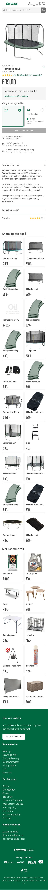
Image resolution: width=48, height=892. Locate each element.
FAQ (4, 769)
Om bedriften (8, 789)
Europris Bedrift (10, 831)
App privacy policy (11, 814)
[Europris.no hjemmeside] (12, 4)
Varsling (6, 818)
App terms (7, 811)
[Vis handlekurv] (44, 3)
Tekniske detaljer (10, 210)
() (31, 75)
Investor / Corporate (12, 800)
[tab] (24, 165)
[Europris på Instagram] (25, 871)
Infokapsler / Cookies (12, 804)
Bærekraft (7, 797)
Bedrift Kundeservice (12, 835)
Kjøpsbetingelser (10, 762)
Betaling (6, 751)
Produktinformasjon (11, 165)
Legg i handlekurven (24, 130)
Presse (5, 793)
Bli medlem (12, 737)
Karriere (6, 786)
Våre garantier (9, 765)
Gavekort (6, 772)
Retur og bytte (9, 754)
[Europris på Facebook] (22, 871)
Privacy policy (9, 807)
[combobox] (24, 10)
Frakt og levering (10, 758)
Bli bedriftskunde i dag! (13, 839)
